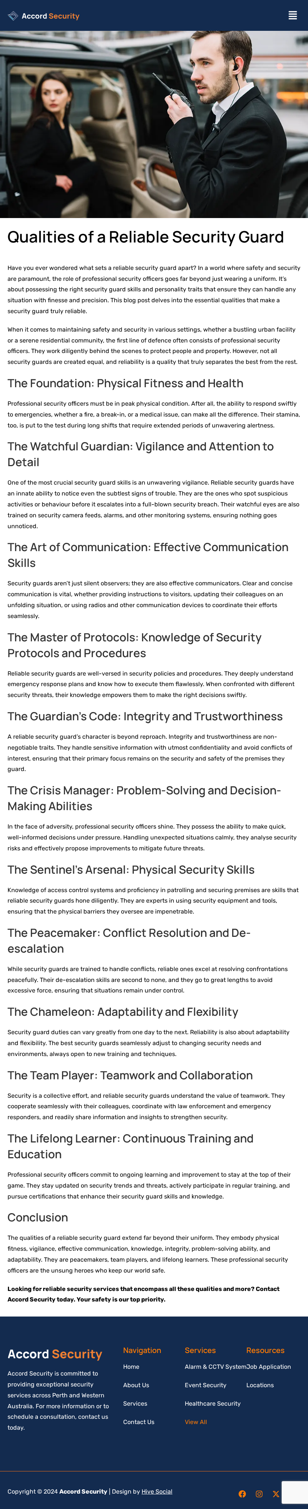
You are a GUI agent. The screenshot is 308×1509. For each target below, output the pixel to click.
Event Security (205, 1385)
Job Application (268, 1366)
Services (135, 1403)
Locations (260, 1385)
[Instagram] (259, 1493)
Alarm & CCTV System (215, 1366)
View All (196, 1422)
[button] (292, 15)
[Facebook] (242, 1493)
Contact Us (138, 1422)
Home (131, 1366)
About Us (136, 1385)
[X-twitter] (276, 1493)
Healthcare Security (213, 1403)
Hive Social (157, 1491)
